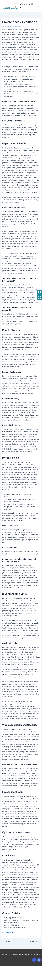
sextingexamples (8, 932)
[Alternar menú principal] (38, 6)
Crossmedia (26, 6)
